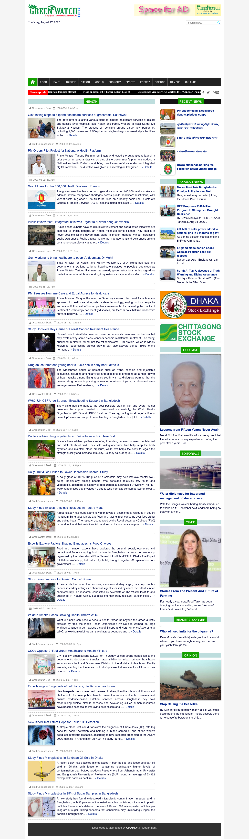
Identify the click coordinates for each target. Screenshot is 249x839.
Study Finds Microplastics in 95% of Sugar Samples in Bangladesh (73, 793)
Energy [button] (145, 82)
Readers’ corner (190, 619)
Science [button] (160, 82)
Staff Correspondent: (43, 144)
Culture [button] (190, 82)
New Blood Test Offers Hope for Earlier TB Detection (63, 722)
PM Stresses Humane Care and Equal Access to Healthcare (68, 293)
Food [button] (43, 82)
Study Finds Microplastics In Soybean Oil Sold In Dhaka (65, 757)
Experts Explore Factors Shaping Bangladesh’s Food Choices (69, 543)
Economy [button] (115, 82)
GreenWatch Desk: (42, 322)
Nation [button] (85, 82)
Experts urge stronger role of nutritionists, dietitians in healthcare (71, 686)
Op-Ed (190, 522)
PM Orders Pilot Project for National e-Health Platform (64, 150)
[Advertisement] (124, 52)
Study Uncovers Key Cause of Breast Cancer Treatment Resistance (73, 329)
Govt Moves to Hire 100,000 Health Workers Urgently (64, 186)
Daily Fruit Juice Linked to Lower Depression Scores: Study (68, 471)
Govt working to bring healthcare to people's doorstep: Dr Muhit (70, 257)
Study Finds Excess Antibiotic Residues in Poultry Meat (65, 507)
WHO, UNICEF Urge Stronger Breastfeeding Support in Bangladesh (74, 400)
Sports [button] (130, 82)
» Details (72, 135)
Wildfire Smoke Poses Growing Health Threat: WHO (63, 614)
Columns (190, 349)
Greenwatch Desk (41, 108)
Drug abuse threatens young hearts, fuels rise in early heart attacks (73, 364)
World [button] (99, 82)
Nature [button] (71, 82)
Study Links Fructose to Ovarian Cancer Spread (60, 579)
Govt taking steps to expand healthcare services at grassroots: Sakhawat (77, 114)
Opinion (190, 655)
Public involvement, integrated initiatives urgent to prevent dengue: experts (78, 221)
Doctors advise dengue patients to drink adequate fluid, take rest (71, 436)
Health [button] (56, 82)
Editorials (191, 453)
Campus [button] (175, 82)
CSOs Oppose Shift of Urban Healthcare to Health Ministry (67, 650)
